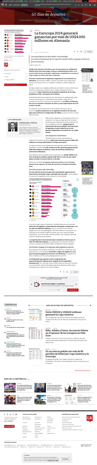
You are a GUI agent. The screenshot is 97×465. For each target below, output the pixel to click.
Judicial (49, 395)
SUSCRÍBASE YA (73, 290)
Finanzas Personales (40, 428)
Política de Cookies (53, 460)
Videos (36, 437)
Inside (48, 429)
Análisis (8, 318)
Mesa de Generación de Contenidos (71, 417)
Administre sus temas (11, 84)
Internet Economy (27, 431)
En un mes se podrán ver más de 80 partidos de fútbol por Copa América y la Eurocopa (67, 354)
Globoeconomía (51, 428)
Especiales (37, 426)
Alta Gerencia (38, 417)
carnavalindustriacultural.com (11, 447)
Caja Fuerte (38, 419)
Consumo (25, 422)
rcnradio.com (31, 447)
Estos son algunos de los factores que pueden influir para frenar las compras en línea (84, 400)
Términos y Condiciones (68, 424)
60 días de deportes (48, 14)
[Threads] (16, 414)
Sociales (25, 437)
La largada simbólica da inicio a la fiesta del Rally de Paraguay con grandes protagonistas (24, 388)
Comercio (79, 395)
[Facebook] (75, 5)
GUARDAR (89, 51)
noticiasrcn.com (40, 447)
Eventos (49, 426)
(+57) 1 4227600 (8, 421)
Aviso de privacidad (67, 422)
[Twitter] (79, 5)
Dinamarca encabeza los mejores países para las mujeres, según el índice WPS (15, 354)
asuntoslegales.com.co (10, 445)
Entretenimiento (10, 331)
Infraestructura (38, 429)
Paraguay (19, 383)
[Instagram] (14, 414)
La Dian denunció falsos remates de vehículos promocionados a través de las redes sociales (54, 388)
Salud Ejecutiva (51, 433)
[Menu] (6, 4)
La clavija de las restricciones (15, 327)
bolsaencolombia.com (59, 445)
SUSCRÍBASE (92, 1)
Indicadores (25, 429)
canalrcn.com (23, 447)
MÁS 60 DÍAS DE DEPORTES (82, 370)
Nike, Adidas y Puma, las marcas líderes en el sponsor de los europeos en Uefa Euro (67, 333)
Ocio (18, 395)
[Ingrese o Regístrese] (95, 5)
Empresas (25, 426)
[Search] (86, 5)
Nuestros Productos (67, 419)
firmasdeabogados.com (47, 445)
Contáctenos (65, 420)
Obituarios (37, 431)
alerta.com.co (57, 447)
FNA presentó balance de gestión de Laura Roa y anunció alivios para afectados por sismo (84, 388)
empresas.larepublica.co (33, 445)
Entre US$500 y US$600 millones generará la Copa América (64, 313)
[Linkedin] (81, 51)
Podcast (25, 433)
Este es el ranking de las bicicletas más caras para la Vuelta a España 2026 (15, 312)
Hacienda (8, 351)
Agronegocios (26, 417)
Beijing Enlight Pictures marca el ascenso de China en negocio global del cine (15, 345)
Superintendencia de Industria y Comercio (72, 429)
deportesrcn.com (66, 447)
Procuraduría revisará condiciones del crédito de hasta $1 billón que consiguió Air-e (54, 400)
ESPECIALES (17, 5)
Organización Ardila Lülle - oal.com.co (86, 445)
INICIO (10, 5)
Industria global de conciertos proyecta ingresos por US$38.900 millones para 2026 (15, 336)
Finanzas (25, 428)
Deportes (8, 309)
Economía (49, 422)
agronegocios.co (21, 445)
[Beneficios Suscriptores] (90, 5)
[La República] (2, 5)
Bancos (79, 383)
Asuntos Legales (26, 419)
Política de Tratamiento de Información (71, 426)
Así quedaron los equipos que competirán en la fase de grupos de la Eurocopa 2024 (87, 180)
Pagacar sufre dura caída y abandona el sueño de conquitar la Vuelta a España (24, 400)
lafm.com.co (49, 447)
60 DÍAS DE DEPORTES (24, 5)
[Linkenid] (82, 5)
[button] (31, 284)
